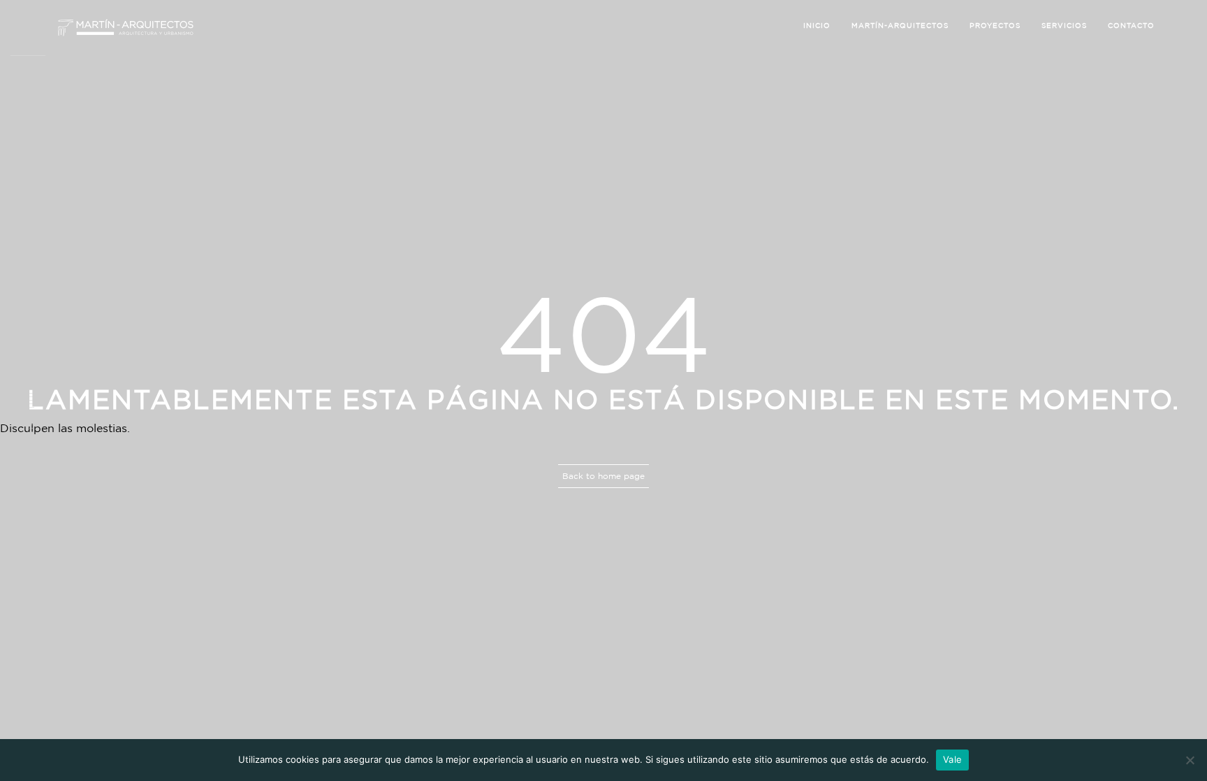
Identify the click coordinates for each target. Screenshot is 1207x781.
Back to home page (603, 475)
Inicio (817, 25)
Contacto (1131, 25)
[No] (1190, 760)
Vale (952, 759)
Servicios (1064, 25)
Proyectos (995, 25)
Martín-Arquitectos (900, 25)
